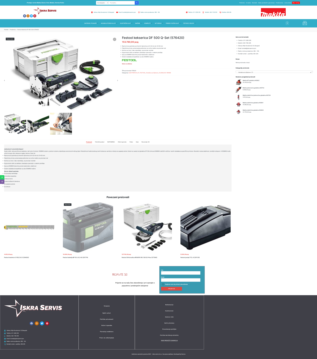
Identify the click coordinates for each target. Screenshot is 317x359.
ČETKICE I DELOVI (188, 23)
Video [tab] (131, 142)
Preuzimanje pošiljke (169, 329)
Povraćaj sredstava (106, 331)
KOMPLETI (147, 23)
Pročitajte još (88, 252)
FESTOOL (142, 73)
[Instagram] (27, 15)
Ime (162, 270)
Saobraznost (169, 311)
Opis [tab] (137, 142)
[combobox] (274, 72)
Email (162, 277)
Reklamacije (169, 304)
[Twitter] (31, 15)
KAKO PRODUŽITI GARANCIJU (169, 340)
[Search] (137, 3)
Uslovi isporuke (106, 325)
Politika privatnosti (106, 319)
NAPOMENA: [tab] (111, 142)
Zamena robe (169, 317)
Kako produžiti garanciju (266, 2)
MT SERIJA (158, 23)
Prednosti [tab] (89, 142)
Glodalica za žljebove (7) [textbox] (273, 72)
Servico (183, 354)
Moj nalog (296, 2)
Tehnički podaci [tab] (99, 142)
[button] (114, 39)
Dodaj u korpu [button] (29, 252)
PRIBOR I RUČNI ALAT (172, 23)
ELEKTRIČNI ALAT (125, 23)
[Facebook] (24, 15)
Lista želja (288, 2)
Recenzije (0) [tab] (146, 142)
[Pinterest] (34, 15)
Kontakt (254, 2)
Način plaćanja (169, 323)
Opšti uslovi (107, 313)
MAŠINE (137, 23)
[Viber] (2, 182)
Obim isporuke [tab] (122, 142)
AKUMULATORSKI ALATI (108, 23)
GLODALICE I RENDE (165, 73)
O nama (248, 2)
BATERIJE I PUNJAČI (90, 23)
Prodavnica (279, 2)
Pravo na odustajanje (106, 338)
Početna (242, 2)
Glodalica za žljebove (152, 73)
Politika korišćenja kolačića (169, 335)
